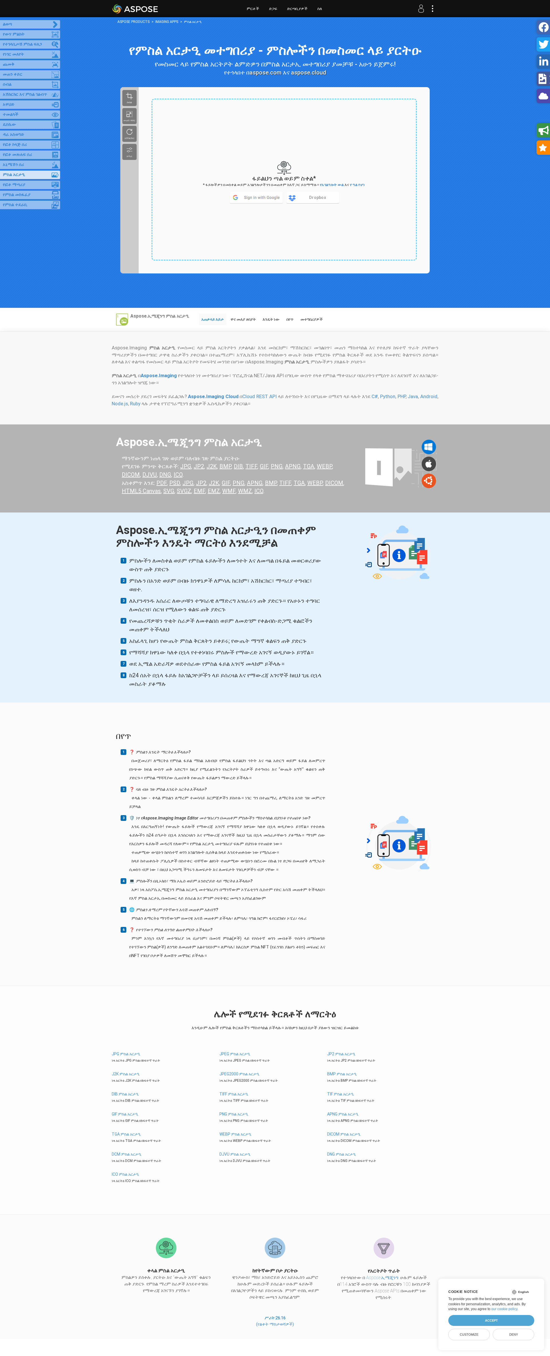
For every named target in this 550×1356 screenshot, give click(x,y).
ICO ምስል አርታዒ (125, 1174)
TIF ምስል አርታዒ (340, 1094)
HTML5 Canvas (141, 491)
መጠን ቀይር (12, 74)
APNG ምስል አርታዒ (343, 1114)
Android (428, 396)
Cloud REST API (259, 396)
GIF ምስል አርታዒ (125, 1114)
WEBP (324, 466)
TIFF (251, 466)
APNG (292, 466)
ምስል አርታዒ (14, 174)
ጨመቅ (9, 64)
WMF (228, 491)
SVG (168, 491)
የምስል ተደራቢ (15, 204)
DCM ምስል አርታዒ (127, 1154)
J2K (212, 466)
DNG (165, 474)
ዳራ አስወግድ (13, 134)
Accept (491, 1320)
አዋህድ (8, 104)
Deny (513, 1334)
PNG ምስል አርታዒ (233, 1114)
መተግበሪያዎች (311, 319)
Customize (469, 1334)
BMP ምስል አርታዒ (342, 1074)
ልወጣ (7, 24)
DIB (238, 466)
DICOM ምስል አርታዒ (344, 1134)
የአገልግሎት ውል (332, 185)
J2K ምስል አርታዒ (126, 1074)
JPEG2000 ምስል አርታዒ (239, 1074)
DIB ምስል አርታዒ (125, 1094)
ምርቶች (253, 8)
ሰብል (7, 84)
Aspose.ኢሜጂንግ (382, 1277)
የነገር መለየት (13, 54)
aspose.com (266, 72)
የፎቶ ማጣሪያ (14, 184)
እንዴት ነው (271, 319)
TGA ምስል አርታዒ (126, 1134)
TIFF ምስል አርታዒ (233, 1094)
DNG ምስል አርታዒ (341, 1154)
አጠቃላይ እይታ (212, 319)
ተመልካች (10, 114)
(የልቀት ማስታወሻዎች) (275, 1324)
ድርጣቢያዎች (297, 8)
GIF (264, 466)
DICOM (131, 474)
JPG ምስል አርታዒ (126, 1054)
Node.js (120, 403)
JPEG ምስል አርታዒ (234, 1054)
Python (387, 396)
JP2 (199, 466)
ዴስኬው (9, 124)
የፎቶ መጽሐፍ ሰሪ (17, 154)
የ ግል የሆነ (357, 185)
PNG (276, 466)
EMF (199, 491)
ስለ (319, 8)
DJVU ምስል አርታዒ (235, 1154)
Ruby (135, 403)
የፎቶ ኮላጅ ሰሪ (15, 144)
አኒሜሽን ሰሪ (13, 164)
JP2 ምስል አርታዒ (341, 1054)
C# (375, 396)
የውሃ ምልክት (14, 34)
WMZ (245, 491)
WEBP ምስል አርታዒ (235, 1134)
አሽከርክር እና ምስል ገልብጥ (25, 94)
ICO (178, 474)
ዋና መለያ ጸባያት (243, 319)
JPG (185, 466)
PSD (174, 483)
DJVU (149, 474)
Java (413, 396)
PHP (402, 396)
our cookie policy (504, 1309)
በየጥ (290, 319)
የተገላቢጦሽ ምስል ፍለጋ (22, 44)
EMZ (214, 491)
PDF (161, 483)
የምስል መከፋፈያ (16, 194)
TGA (308, 466)
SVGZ (184, 491)
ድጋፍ (273, 8)
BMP (225, 466)
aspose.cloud (308, 72)
